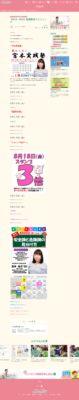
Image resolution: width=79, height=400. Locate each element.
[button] (3, 354)
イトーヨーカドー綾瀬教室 (15, 16)
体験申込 (71, 2)
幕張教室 (45, 6)
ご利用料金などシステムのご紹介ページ (18, 304)
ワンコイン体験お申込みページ (16, 307)
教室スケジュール (24, 16)
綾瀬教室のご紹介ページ (15, 301)
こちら (27, 332)
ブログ (51, 2)
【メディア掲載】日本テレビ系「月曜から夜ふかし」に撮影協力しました (58, 361)
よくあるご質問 (60, 2)
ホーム (29, 2)
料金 (36, 2)
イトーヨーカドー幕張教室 (55, 67)
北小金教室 (45, 8)
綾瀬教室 (45, 4)
